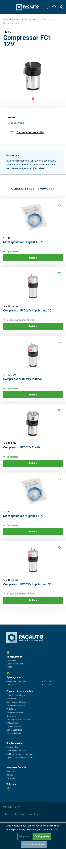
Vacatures (10, 778)
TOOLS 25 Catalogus (15, 695)
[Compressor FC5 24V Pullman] (33, 355)
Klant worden (12, 747)
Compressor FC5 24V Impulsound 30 (27, 310)
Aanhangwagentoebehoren (18, 720)
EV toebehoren (12, 723)
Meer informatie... (50, 829)
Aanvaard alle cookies (34, 844)
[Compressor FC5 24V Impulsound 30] (33, 286)
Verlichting (11, 709)
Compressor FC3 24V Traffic (22, 447)
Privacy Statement (35, 814)
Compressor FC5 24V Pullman (22, 379)
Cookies (8, 814)
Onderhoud (11, 716)
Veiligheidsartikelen (14, 713)
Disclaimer (19, 814)
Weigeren (24, 836)
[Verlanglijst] (53, 6)
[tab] (32, 162)
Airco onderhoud (13, 733)
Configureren (41, 836)
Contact (9, 775)
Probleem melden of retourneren (20, 754)
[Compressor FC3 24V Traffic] (33, 423)
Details (33, 257)
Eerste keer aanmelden (16, 751)
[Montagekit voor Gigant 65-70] (33, 218)
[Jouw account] (60, 7)
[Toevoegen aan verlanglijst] (59, 205)
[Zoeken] (48, 6)
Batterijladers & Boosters (17, 702)
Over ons (10, 771)
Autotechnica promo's (15, 706)
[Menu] (6, 6)
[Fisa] (33, 98)
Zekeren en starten (14, 726)
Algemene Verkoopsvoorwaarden (20, 757)
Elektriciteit (11, 699)
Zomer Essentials (14, 730)
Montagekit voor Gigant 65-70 (23, 242)
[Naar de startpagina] (28, 7)
